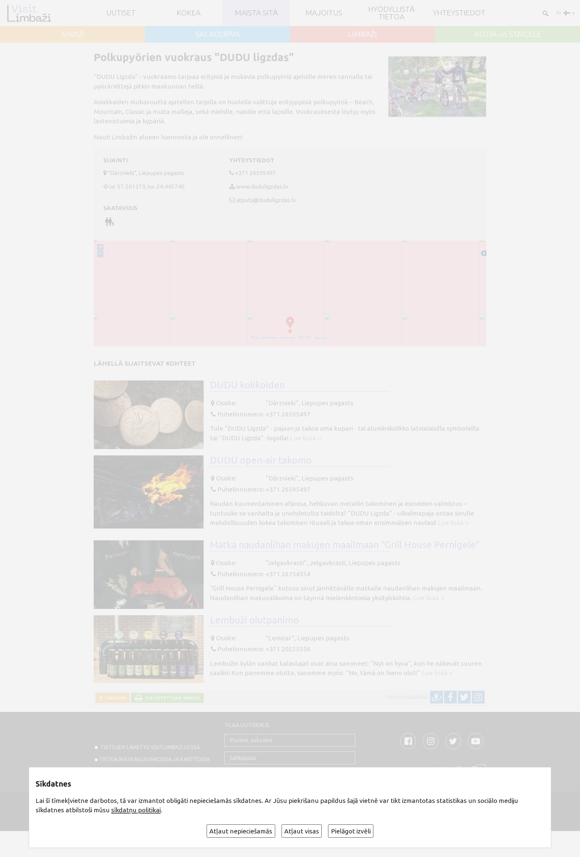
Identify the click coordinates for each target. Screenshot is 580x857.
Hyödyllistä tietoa (391, 13)
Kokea (189, 13)
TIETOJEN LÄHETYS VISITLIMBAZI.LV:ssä (149, 747)
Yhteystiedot (459, 13)
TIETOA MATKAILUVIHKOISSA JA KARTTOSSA (154, 759)
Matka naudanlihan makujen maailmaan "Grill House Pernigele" (345, 544)
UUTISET (121, 13)
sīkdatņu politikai (136, 809)
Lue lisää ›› (305, 437)
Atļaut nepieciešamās (240, 831)
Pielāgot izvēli (351, 831)
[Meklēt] (545, 13)
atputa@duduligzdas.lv (266, 200)
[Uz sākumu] (29, 13)
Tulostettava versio (171, 697)
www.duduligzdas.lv (262, 186)
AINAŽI (72, 34)
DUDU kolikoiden (247, 385)
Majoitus (323, 13)
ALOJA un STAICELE (507, 34)
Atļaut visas (301, 831)
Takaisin (114, 697)
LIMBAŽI (362, 34)
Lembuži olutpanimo (254, 620)
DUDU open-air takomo (261, 460)
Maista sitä (256, 13)
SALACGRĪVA (217, 34)
